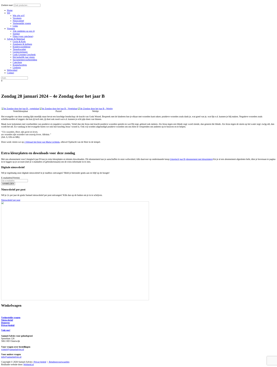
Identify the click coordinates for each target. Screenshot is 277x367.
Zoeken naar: (7, 5)
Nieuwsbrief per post (10, 200)
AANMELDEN (8, 184)
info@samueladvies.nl (11, 357)
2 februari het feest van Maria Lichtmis (42, 142)
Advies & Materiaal (16, 39)
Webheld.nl (28, 364)
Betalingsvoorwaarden (58, 362)
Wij (8, 13)
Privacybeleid (40, 362)
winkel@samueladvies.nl (12, 349)
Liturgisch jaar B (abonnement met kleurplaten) (191, 159)
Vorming (11, 28)
